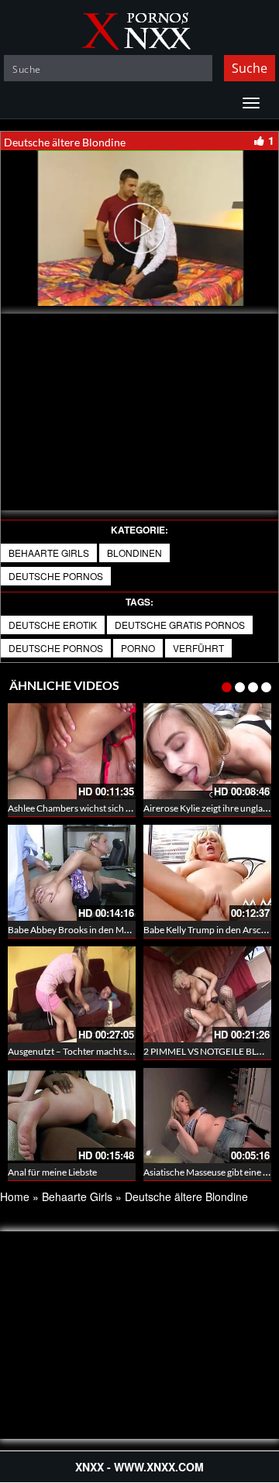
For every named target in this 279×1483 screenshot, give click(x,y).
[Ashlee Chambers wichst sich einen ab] (72, 751)
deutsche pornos (56, 647)
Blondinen (134, 552)
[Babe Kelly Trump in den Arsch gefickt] (207, 873)
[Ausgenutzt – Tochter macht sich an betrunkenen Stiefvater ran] (72, 994)
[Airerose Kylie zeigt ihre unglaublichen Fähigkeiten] (207, 751)
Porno (138, 647)
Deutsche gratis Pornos (180, 624)
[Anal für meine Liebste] (72, 1116)
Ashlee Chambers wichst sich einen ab (84, 808)
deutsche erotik (53, 624)
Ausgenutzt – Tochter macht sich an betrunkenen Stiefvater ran (134, 1051)
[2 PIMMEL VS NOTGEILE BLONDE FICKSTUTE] (207, 994)
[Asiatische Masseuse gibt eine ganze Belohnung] (207, 1113)
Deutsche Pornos (56, 575)
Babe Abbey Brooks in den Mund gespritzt (92, 929)
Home (14, 1196)
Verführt (198, 647)
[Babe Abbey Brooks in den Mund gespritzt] (72, 873)
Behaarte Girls (49, 552)
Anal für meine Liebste (52, 1172)
